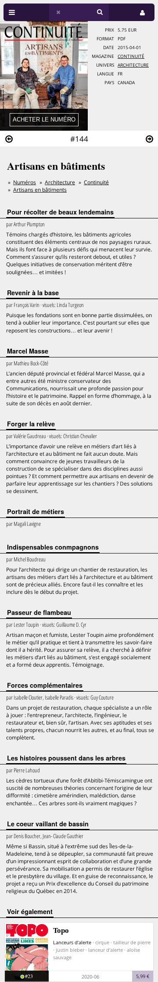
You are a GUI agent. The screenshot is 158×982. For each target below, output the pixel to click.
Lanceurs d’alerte (72, 942)
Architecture (133, 65)
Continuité (131, 56)
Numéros (24, 182)
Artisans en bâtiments (40, 189)
